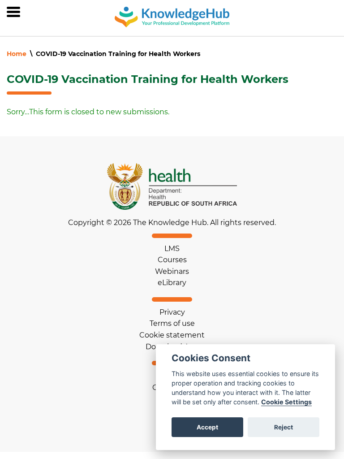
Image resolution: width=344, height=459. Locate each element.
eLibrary (172, 282)
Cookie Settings (286, 402)
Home (16, 54)
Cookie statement (172, 335)
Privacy (172, 312)
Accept (207, 427)
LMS (172, 248)
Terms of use (172, 323)
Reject (283, 427)
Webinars (172, 271)
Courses (172, 259)
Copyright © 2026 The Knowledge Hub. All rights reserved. (172, 223)
